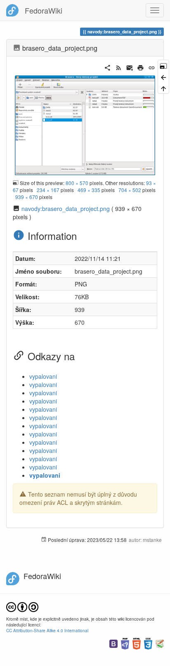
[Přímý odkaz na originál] (163, 65)
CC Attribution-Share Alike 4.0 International (47, 630)
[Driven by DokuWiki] (160, 642)
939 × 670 (26, 196)
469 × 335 (89, 189)
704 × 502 (129, 189)
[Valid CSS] (148, 642)
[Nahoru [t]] (163, 88)
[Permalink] (151, 67)
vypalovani (43, 376)
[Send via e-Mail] (129, 67)
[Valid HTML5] (136, 642)
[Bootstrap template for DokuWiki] (113, 642)
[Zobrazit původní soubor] (85, 124)
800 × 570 (77, 182)
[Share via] (107, 67)
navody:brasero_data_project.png (65, 208)
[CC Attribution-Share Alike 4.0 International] (22, 606)
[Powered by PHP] (125, 642)
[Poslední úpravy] (118, 67)
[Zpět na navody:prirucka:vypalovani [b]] (163, 76)
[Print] (140, 67)
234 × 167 (48, 189)
